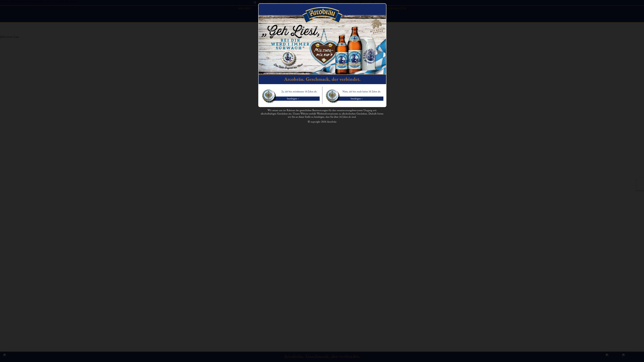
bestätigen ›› (293, 98)
